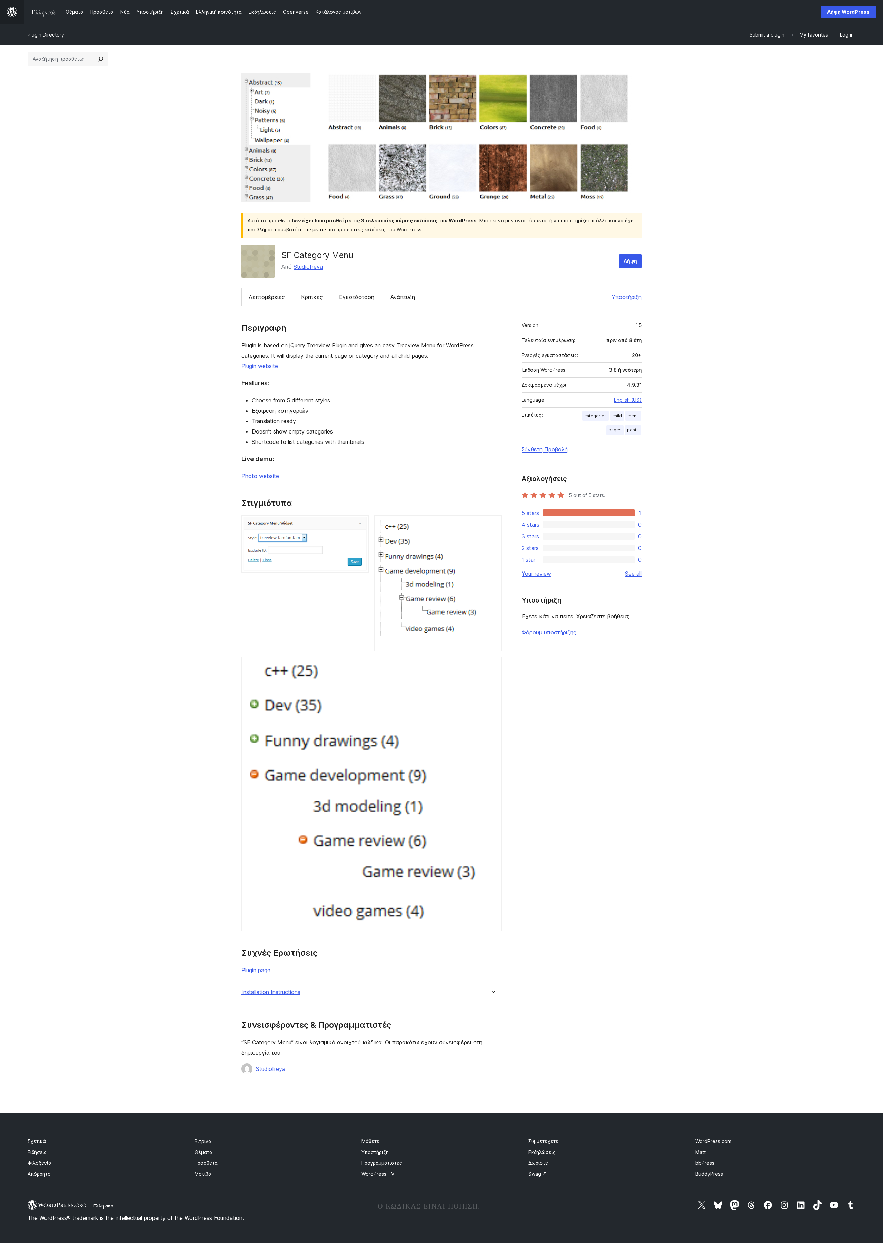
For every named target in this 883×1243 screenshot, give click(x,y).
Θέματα (203, 1152)
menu (633, 415)
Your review (536, 573)
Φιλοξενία (39, 1163)
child (617, 415)
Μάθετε (370, 1141)
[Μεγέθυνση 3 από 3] (492, 666)
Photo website (260, 476)
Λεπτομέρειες (267, 297)
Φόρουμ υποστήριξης (549, 632)
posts (633, 429)
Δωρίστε (538, 1163)
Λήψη (630, 261)
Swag (537, 1174)
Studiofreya (308, 266)
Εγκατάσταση (356, 297)
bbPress (704, 1163)
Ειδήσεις (37, 1152)
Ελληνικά (103, 1206)
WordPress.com (713, 1141)
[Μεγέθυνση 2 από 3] (492, 524)
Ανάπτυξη (402, 297)
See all (633, 573)
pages (615, 429)
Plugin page (255, 970)
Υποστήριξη (627, 297)
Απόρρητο (39, 1174)
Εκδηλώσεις (542, 1152)
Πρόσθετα (206, 1163)
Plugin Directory (46, 35)
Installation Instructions (270, 992)
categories (595, 415)
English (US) (628, 400)
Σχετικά (37, 1141)
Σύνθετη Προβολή (545, 449)
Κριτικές (312, 297)
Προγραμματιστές (381, 1163)
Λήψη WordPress (848, 12)
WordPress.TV (377, 1174)
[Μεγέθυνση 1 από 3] (359, 524)
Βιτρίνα (203, 1141)
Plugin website (259, 365)
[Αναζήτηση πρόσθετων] (101, 59)
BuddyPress (709, 1174)
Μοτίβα (203, 1174)
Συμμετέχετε (543, 1141)
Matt (700, 1152)
